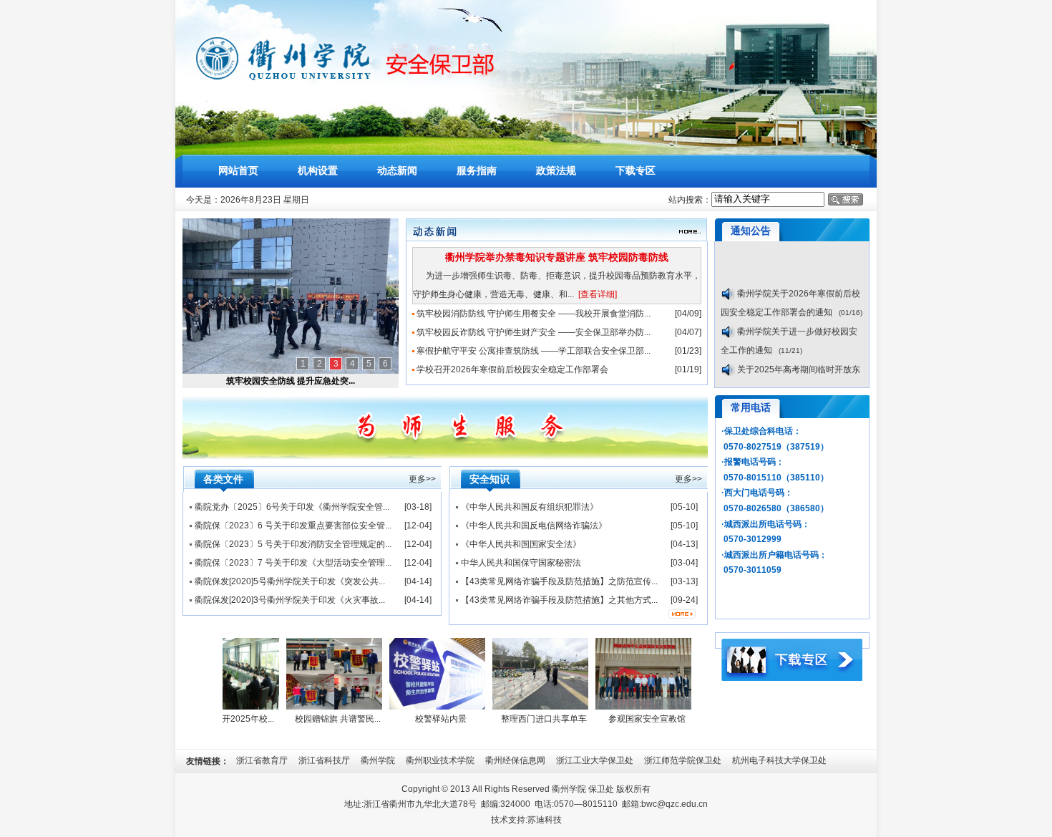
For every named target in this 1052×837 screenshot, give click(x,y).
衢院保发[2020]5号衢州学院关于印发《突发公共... (290, 581)
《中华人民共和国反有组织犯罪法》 (529, 507)
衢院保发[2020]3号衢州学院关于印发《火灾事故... (290, 600)
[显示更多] (682, 609)
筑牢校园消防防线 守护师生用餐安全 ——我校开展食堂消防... (534, 314)
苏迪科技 (544, 820)
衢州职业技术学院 (440, 760)
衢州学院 (378, 760)
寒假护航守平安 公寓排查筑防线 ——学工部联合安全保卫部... (534, 351)
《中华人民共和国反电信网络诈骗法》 (534, 526)
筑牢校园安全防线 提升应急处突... (290, 381)
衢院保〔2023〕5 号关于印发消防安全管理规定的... (293, 544)
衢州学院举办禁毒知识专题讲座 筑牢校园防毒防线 (556, 257)
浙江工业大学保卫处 (594, 760)
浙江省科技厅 (324, 760)
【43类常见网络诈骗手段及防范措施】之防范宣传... (559, 581)
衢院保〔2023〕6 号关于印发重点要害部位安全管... (293, 526)
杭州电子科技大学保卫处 (779, 760)
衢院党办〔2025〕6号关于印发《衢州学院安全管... (292, 507)
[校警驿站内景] (430, 707)
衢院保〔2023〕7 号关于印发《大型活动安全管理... (293, 563)
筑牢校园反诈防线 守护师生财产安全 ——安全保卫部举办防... (534, 332)
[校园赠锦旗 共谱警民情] (327, 707)
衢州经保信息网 (515, 760)
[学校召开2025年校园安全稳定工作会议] (224, 707)
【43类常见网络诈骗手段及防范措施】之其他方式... (559, 600)
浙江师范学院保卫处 (682, 760)
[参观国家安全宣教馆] (636, 707)
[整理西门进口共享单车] (533, 707)
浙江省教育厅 (262, 760)
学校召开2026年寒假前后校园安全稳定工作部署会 (512, 369)
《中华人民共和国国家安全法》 (521, 544)
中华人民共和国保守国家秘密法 (521, 563)
